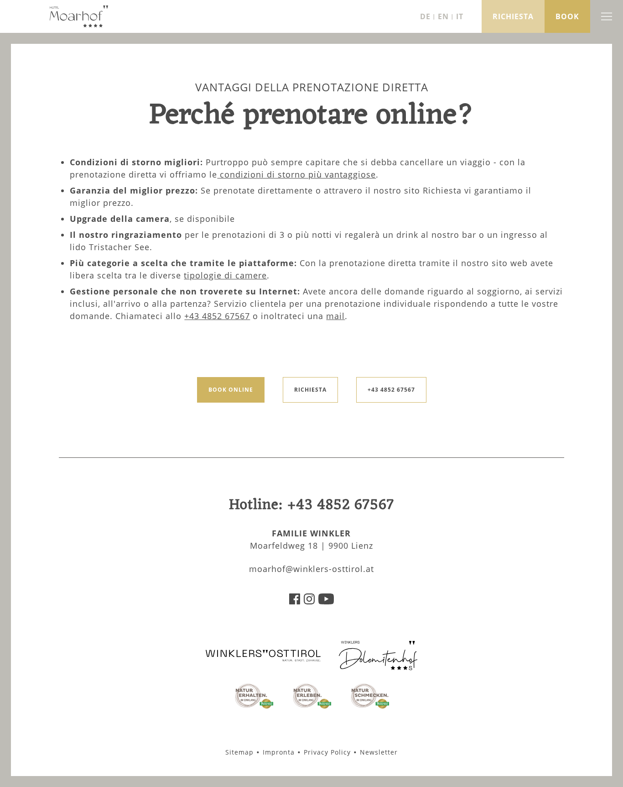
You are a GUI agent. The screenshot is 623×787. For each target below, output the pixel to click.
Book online (230, 390)
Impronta (279, 752)
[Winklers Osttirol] (263, 659)
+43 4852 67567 (217, 315)
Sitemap (239, 752)
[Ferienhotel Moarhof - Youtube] (326, 601)
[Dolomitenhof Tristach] (378, 666)
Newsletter (379, 752)
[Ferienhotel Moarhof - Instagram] (309, 601)
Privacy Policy (327, 752)
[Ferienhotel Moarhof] (79, 25)
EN (443, 16)
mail (335, 315)
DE (425, 16)
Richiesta (310, 390)
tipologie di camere (225, 275)
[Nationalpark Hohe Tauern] (253, 707)
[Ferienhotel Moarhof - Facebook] (294, 601)
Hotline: (311, 505)
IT (459, 16)
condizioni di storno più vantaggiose (296, 174)
